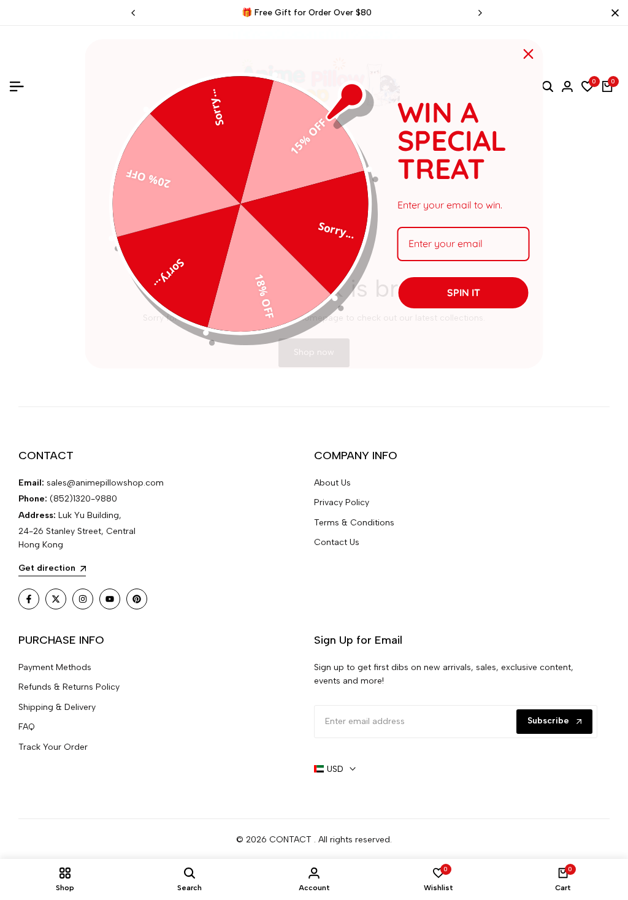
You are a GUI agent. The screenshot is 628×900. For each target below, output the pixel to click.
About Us (332, 483)
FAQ (26, 727)
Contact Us (336, 542)
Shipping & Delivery (57, 707)
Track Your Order (53, 747)
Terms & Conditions (354, 522)
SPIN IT (463, 292)
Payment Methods (54, 667)
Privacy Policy (341, 502)
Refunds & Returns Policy (69, 687)
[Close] (613, 13)
